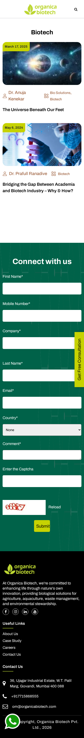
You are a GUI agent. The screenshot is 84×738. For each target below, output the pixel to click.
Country (10, 418)
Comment (12, 444)
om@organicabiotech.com (34, 707)
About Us (10, 634)
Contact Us (12, 654)
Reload (54, 507)
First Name (13, 276)
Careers (9, 647)
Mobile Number (16, 304)
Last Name (13, 363)
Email (8, 390)
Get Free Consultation (79, 359)
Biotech (56, 99)
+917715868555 (25, 696)
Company (12, 331)
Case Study (12, 641)
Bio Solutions (60, 93)
